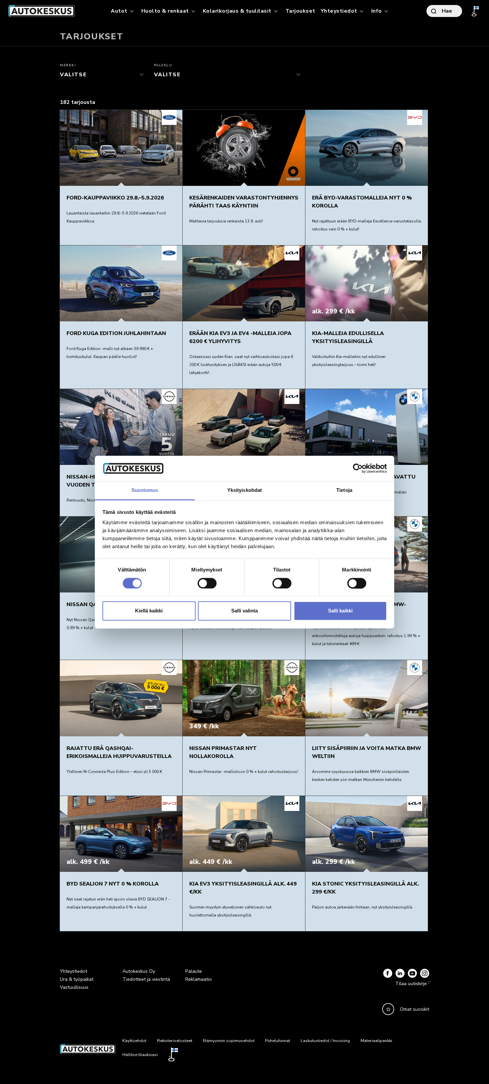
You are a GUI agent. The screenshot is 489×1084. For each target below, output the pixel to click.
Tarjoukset (300, 11)
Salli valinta (244, 611)
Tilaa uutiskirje (411, 983)
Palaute (193, 971)
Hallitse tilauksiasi (140, 1055)
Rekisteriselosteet (174, 1041)
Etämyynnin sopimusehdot (228, 1041)
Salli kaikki (340, 611)
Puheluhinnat (277, 1041)
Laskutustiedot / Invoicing (325, 1041)
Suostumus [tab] (144, 490)
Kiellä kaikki (149, 611)
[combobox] (103, 75)
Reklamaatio (198, 979)
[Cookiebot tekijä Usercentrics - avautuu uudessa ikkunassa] (358, 468)
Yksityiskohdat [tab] (244, 490)
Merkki (68, 65)
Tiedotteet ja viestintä (146, 979)
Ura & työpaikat (76, 979)
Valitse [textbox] (68, 72)
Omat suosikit (414, 1009)
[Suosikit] (388, 1009)
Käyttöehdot (134, 1041)
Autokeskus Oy (138, 971)
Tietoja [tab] (344, 490)
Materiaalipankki (376, 1041)
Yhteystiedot (73, 971)
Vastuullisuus (74, 987)
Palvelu (163, 65)
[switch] (207, 583)
